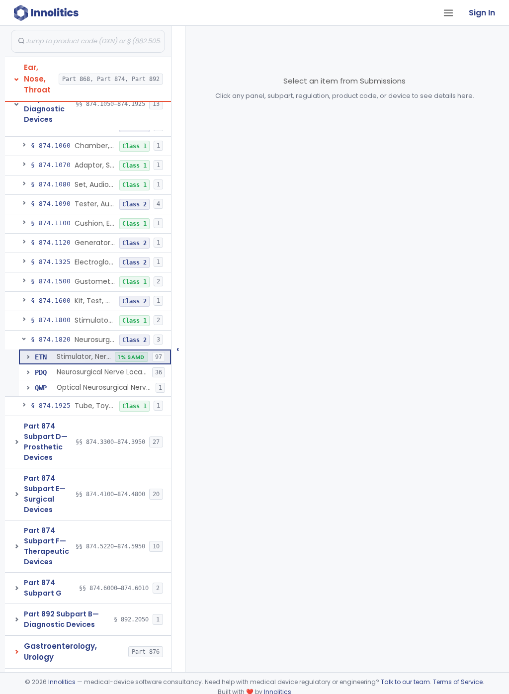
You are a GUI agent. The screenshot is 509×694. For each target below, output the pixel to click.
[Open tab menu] (448, 12)
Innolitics (62, 682)
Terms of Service (458, 682)
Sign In (482, 12)
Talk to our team (405, 682)
